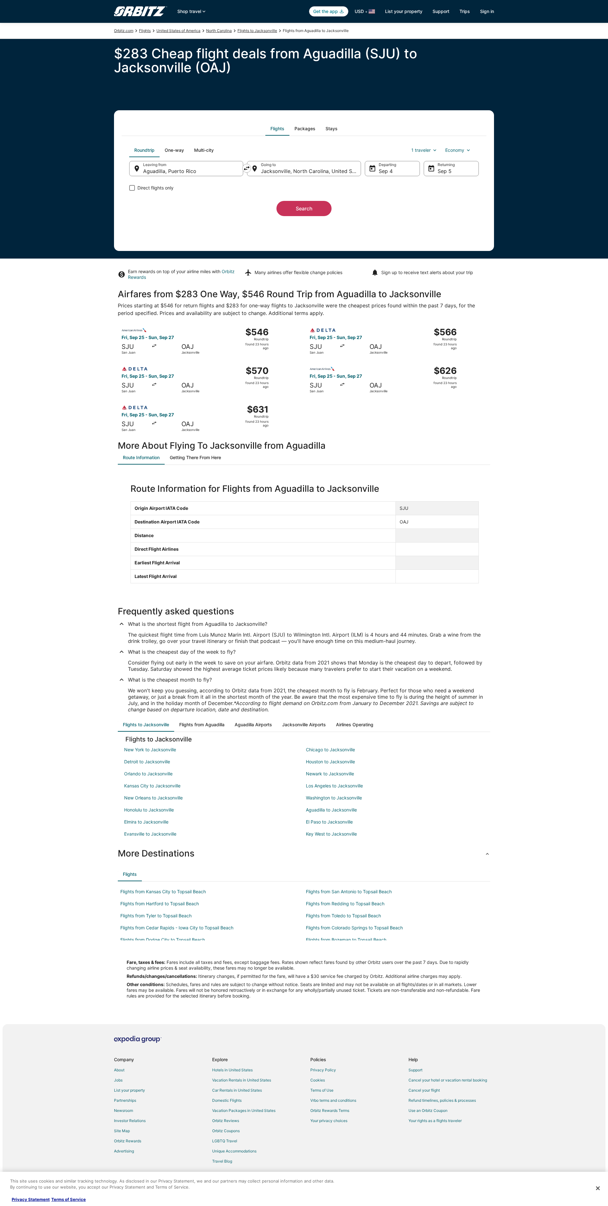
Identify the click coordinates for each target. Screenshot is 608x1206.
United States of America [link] (178, 30)
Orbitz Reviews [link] (225, 1120)
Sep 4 (386, 171)
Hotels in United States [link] (232, 1070)
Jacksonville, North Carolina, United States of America (311, 171)
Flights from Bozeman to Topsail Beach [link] (346, 939)
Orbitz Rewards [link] (127, 1141)
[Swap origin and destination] (246, 168)
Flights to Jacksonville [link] (257, 30)
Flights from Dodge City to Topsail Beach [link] (162, 939)
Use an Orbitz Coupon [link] (427, 1110)
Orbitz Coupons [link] (226, 1130)
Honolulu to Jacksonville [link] (149, 809)
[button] (304, 853)
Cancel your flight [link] (424, 1090)
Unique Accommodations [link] (234, 1151)
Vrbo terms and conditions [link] (333, 1100)
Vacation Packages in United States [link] (244, 1110)
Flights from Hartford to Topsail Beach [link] (159, 903)
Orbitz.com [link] (123, 30)
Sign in (487, 11)
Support (441, 11)
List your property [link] (129, 1090)
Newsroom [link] (123, 1110)
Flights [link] (145, 30)
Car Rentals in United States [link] (237, 1090)
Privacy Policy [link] (323, 1070)
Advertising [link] (124, 1151)
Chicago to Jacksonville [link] (330, 749)
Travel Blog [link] (222, 1161)
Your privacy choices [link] (328, 1120)
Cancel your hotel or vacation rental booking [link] (447, 1080)
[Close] (598, 1188)
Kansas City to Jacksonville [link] (152, 785)
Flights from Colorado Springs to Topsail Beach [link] (354, 927)
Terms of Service (68, 1199)
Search (304, 208)
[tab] (277, 129)
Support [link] (415, 1070)
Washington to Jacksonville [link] (334, 797)
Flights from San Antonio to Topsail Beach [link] (349, 891)
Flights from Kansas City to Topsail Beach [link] (163, 891)
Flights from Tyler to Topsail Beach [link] (156, 915)
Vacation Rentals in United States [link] (241, 1080)
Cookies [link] (317, 1080)
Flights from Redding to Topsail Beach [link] (345, 903)
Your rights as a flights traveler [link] (435, 1120)
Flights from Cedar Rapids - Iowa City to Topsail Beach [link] (176, 927)
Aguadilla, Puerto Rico (169, 171)
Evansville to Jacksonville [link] (150, 834)
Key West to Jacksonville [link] (331, 834)
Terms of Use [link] (321, 1090)
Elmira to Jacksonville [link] (146, 821)
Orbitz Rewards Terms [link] (329, 1110)
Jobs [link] (118, 1080)
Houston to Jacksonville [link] (330, 761)
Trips (464, 11)
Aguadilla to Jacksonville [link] (331, 809)
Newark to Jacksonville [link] (330, 773)
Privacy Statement (31, 1199)
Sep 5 (445, 171)
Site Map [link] (122, 1130)
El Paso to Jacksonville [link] (329, 821)
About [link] (119, 1070)
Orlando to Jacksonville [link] (148, 773)
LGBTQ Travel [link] (224, 1141)
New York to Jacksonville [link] (150, 749)
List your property (403, 11)
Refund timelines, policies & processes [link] (442, 1100)
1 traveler (421, 150)
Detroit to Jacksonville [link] (147, 761)
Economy (454, 150)
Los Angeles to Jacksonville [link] (334, 785)
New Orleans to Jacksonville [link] (153, 797)
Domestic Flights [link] (227, 1100)
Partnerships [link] (125, 1100)
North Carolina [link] (219, 30)
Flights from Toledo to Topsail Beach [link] (343, 915)
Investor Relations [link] (130, 1120)
